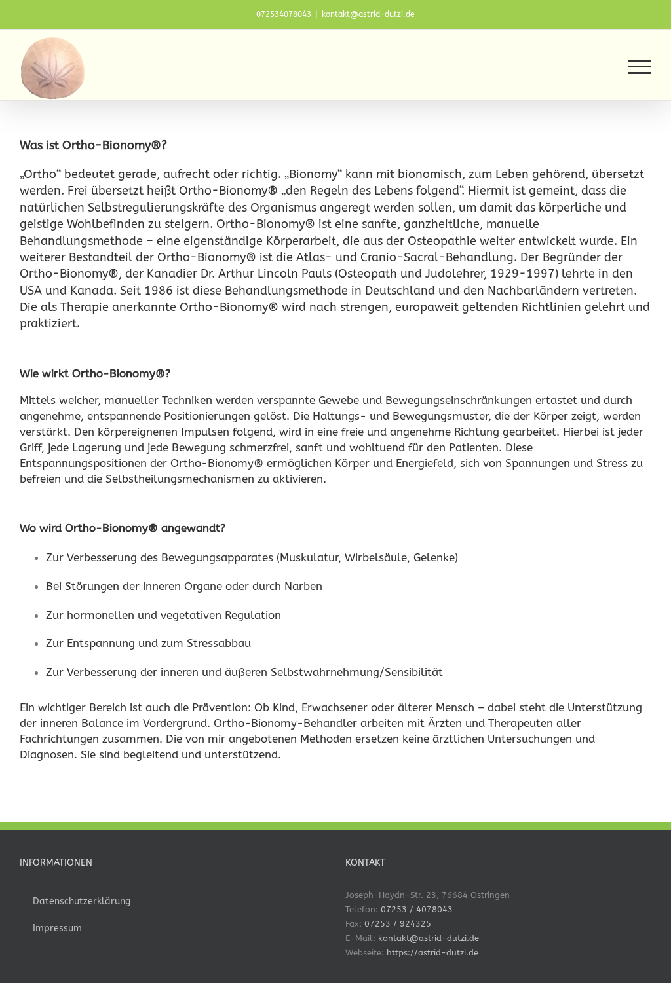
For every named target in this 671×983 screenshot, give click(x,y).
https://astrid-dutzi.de (432, 952)
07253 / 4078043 (417, 909)
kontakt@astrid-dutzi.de (368, 14)
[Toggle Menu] (639, 67)
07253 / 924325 (397, 924)
